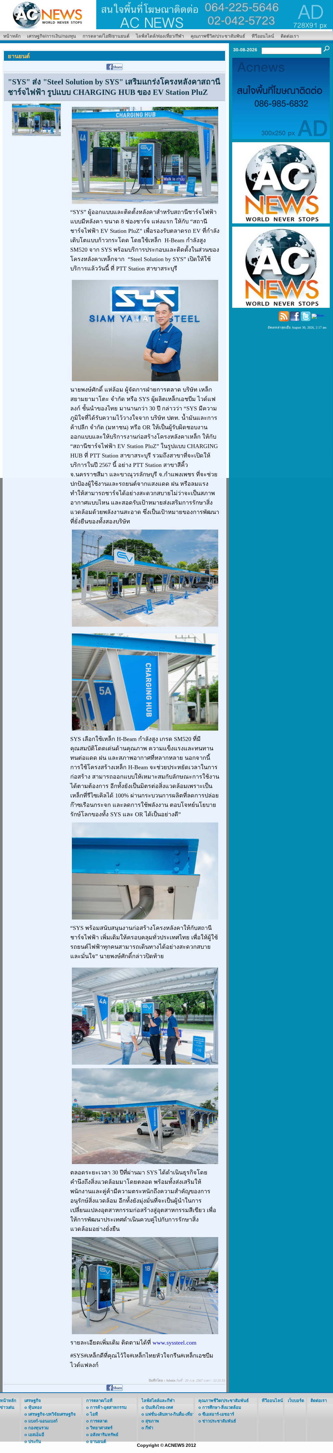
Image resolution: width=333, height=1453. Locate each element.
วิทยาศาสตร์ (101, 1427)
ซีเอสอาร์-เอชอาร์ (218, 1414)
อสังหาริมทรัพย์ (104, 1434)
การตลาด (98, 1421)
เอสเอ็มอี (36, 1434)
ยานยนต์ (98, 1441)
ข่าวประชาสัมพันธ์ (219, 1421)
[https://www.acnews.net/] (214, 14)
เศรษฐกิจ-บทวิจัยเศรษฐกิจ (52, 1414)
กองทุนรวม (38, 1427)
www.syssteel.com (175, 1342)
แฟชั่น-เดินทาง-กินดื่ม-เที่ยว (170, 1414)
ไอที (94, 1414)
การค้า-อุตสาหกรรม (108, 1407)
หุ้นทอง (35, 1407)
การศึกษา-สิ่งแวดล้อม (221, 1407)
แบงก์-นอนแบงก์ (43, 1421)
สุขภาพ (152, 1421)
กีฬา (149, 1427)
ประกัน (34, 1441)
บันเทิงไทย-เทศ (159, 1407)
